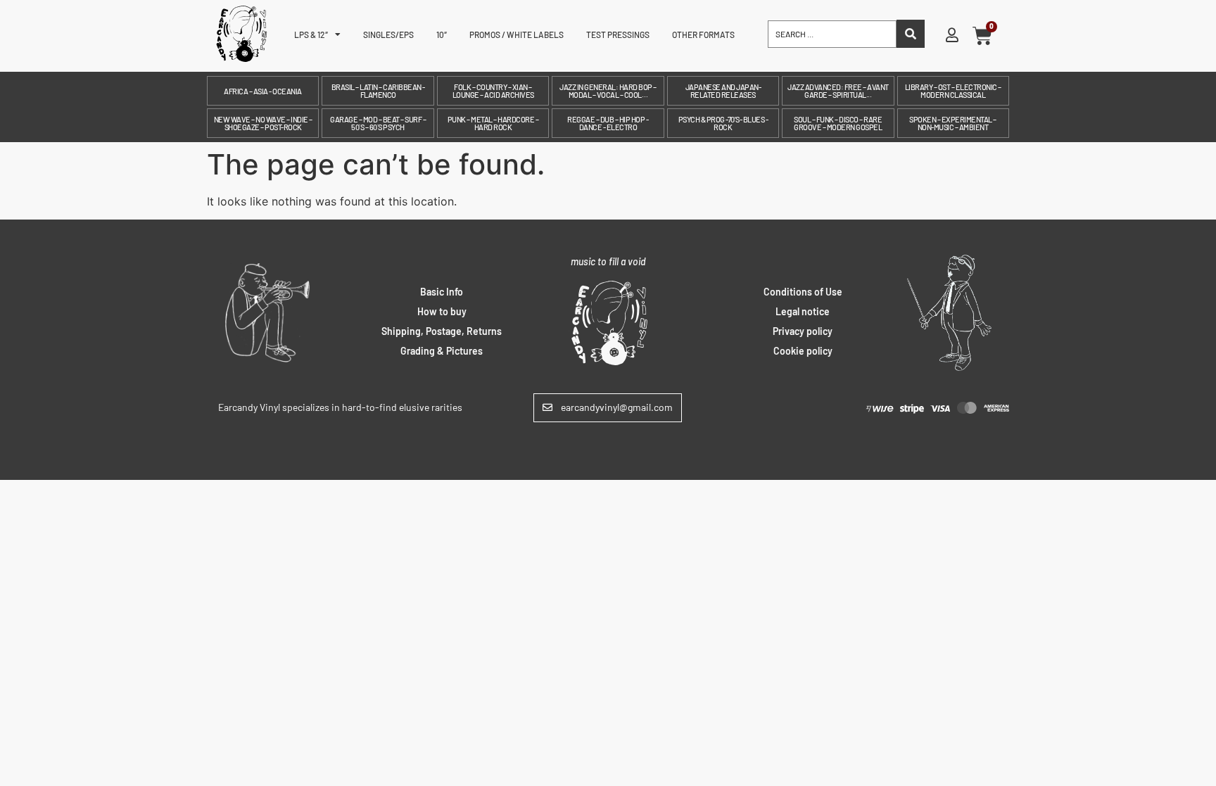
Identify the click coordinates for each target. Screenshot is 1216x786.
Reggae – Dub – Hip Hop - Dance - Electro (607, 123)
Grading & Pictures (441, 351)
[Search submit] (911, 34)
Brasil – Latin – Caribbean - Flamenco (378, 90)
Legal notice (802, 311)
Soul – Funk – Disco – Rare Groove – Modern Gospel (838, 123)
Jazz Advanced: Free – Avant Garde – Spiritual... (838, 90)
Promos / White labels (516, 34)
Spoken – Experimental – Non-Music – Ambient (952, 123)
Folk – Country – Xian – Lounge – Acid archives (493, 90)
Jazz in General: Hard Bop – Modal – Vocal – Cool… (608, 90)
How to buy (442, 311)
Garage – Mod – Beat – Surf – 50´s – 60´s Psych (378, 123)
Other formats (703, 34)
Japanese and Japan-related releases (723, 90)
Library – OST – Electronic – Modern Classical (953, 90)
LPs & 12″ (311, 34)
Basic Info (441, 292)
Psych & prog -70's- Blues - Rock (723, 123)
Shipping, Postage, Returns (441, 331)
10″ (441, 34)
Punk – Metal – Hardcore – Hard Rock (493, 123)
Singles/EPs (388, 34)
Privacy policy (802, 331)
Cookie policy (802, 351)
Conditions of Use (803, 292)
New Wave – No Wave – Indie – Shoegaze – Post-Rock (263, 123)
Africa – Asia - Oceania (263, 91)
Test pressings (618, 34)
